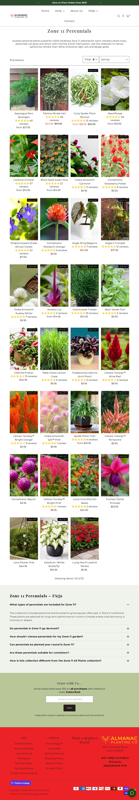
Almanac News (24, 743)
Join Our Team (24, 763)
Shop (58, 10)
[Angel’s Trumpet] (115, 219)
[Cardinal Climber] (24, 156)
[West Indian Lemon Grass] (54, 349)
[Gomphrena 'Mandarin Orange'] (54, 219)
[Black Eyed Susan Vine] (54, 156)
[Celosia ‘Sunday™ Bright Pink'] (54, 475)
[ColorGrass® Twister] (85, 285)
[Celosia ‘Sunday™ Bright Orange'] (24, 412)
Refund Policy (54, 763)
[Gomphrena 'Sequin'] (24, 475)
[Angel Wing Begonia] (85, 219)
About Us (76, 10)
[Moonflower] (115, 89)
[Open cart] (127, 16)
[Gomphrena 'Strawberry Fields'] (115, 156)
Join (69, 708)
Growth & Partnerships (23, 773)
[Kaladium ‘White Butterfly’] (54, 538)
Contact (69, 21)
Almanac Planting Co (38, 790)
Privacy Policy (54, 768)
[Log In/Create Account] (123, 16)
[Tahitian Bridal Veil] (54, 89)
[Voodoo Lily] (54, 285)
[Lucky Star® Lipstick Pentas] (85, 538)
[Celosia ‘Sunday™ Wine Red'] (115, 349)
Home (45, 10)
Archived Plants (23, 748)
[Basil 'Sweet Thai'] (115, 285)
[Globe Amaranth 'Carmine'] (85, 156)
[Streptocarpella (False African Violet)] (24, 219)
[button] (22, 120)
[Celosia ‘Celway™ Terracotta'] (115, 412)
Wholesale (24, 758)
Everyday (34, 794)
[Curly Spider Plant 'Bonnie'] (85, 89)
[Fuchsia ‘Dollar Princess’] (115, 475)
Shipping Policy (54, 758)
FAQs (92, 10)
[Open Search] (118, 16)
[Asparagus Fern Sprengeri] (24, 89)
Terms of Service (54, 753)
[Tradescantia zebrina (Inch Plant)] (85, 349)
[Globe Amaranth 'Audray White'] (24, 285)
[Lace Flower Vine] (24, 538)
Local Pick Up (24, 753)
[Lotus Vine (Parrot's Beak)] (85, 475)
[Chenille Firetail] (24, 349)
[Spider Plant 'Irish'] (85, 412)
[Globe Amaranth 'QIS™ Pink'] (54, 412)
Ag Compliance (24, 768)
